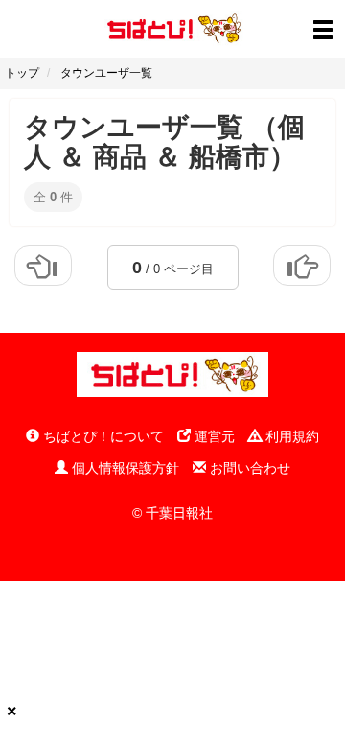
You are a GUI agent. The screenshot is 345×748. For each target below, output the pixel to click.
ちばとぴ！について (101, 436)
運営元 (213, 436)
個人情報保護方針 (123, 468)
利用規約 (290, 436)
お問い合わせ (248, 468)
